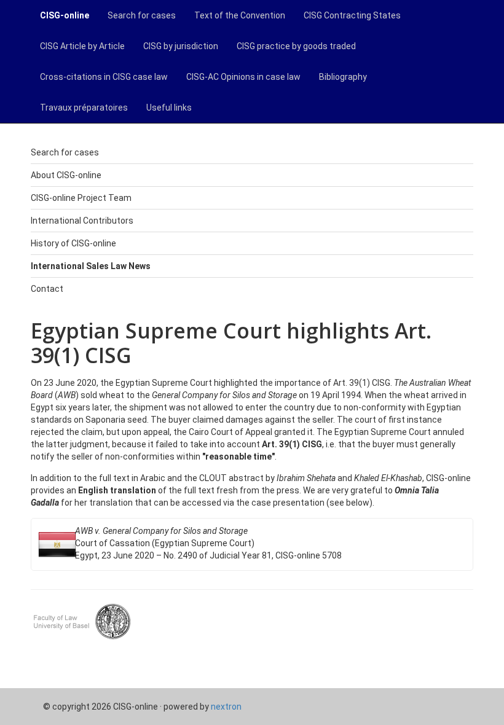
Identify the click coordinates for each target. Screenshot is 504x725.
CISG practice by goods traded (296, 46)
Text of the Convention (239, 15)
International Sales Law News (91, 266)
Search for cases (142, 15)
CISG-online (64, 15)
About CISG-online (66, 175)
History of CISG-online (73, 243)
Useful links (169, 107)
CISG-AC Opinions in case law (243, 77)
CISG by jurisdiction (180, 46)
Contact (47, 289)
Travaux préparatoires (84, 107)
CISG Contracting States (352, 15)
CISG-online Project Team (81, 198)
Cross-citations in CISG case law (104, 77)
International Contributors (82, 220)
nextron (226, 706)
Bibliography (343, 77)
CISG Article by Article (82, 46)
